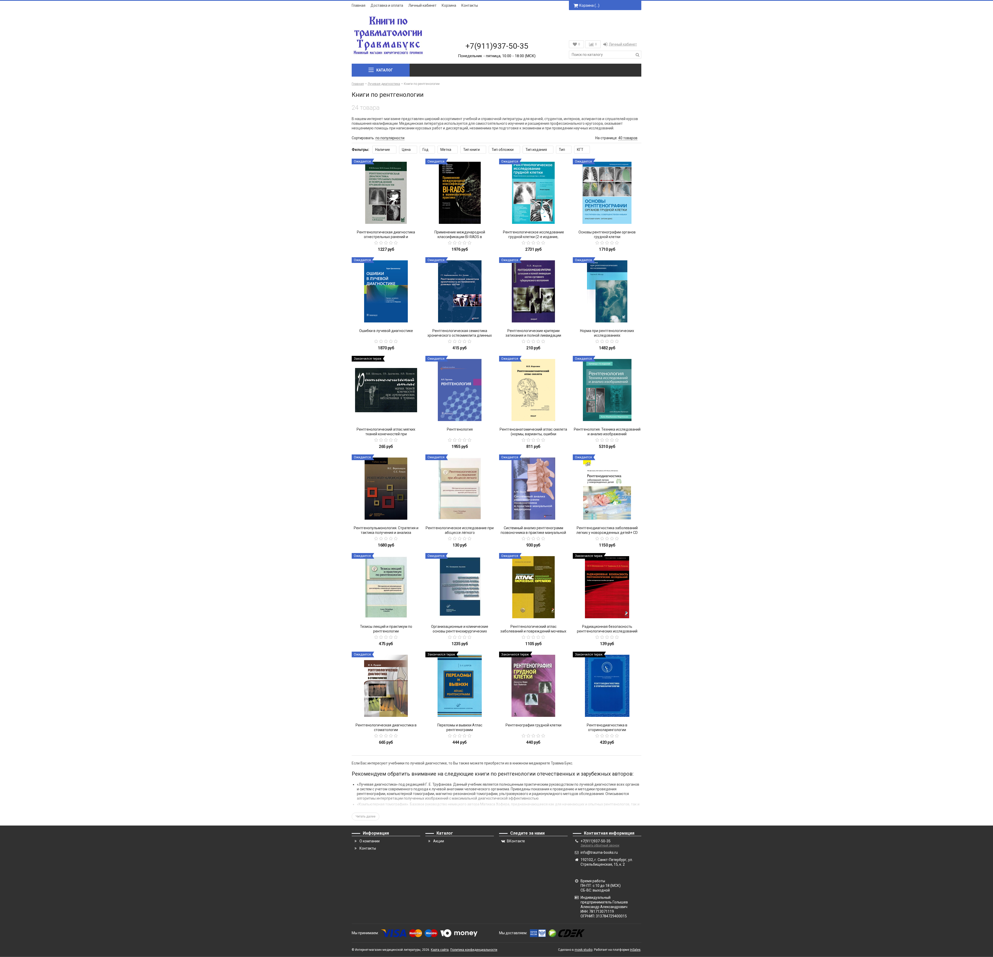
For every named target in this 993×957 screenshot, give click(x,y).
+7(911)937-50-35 (496, 45)
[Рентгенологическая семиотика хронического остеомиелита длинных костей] (459, 291)
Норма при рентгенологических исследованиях (607, 333)
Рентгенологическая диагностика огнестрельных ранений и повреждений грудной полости (386, 237)
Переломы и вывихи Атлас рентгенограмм (459, 727)
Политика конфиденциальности (473, 950)
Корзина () (589, 5)
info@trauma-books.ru (599, 852)
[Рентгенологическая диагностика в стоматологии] (386, 686)
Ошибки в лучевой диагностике (386, 331)
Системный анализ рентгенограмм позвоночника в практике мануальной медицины (533, 532)
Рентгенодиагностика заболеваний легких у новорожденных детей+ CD (607, 530)
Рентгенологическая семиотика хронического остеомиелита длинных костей (459, 335)
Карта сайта (440, 950)
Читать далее (365, 816)
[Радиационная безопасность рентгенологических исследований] (607, 587)
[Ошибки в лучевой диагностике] (386, 291)
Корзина (449, 5)
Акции (438, 841)
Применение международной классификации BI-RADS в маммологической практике (459, 237)
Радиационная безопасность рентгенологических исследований (607, 628)
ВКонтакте (516, 841)
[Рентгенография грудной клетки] (533, 686)
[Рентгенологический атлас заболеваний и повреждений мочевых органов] (533, 587)
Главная (358, 5)
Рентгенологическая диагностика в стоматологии (386, 727)
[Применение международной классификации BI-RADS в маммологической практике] (459, 193)
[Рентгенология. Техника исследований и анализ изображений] (607, 390)
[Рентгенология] (459, 390)
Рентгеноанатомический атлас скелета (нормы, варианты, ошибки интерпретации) (533, 434)
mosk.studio (583, 950)
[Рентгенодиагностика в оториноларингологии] (607, 686)
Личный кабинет (422, 5)
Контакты (469, 5)
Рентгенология (460, 429)
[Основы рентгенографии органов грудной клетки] (607, 193)
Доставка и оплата (387, 5)
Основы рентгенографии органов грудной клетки (607, 234)
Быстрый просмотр (386, 218)
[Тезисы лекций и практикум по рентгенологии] (386, 587)
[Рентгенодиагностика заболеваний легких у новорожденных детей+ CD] (607, 488)
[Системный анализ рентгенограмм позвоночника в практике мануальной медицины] (533, 488)
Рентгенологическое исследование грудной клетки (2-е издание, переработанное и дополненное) (533, 237)
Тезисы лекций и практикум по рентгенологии (386, 628)
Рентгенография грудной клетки (533, 725)
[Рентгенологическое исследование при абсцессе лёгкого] (459, 488)
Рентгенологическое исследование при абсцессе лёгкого (460, 530)
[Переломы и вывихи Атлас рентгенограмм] (459, 686)
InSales (635, 950)
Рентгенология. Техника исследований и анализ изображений (607, 431)
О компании (369, 841)
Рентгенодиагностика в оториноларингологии (607, 727)
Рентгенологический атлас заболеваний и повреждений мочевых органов (533, 631)
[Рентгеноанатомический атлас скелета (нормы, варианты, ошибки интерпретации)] (533, 390)
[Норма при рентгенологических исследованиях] (607, 291)
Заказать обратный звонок (600, 845)
